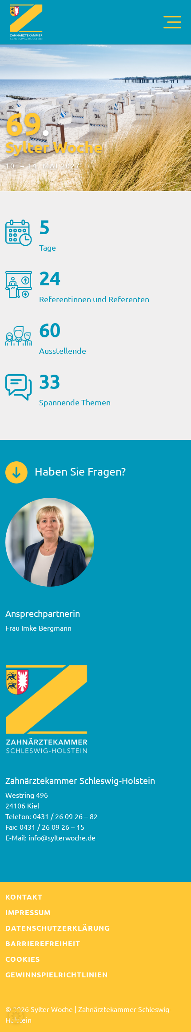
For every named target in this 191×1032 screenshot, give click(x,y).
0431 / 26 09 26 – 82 (65, 816)
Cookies (22, 959)
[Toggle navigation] (172, 22)
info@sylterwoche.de (62, 837)
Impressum (28, 912)
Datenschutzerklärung (57, 927)
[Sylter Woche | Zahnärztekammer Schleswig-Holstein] (26, 20)
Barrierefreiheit (42, 943)
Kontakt (24, 896)
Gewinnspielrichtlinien (56, 974)
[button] (16, 1016)
